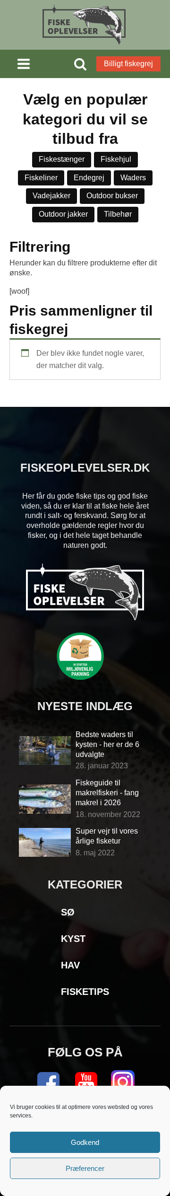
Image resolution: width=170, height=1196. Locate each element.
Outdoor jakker (63, 214)
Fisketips (85, 991)
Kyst (73, 938)
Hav (70, 965)
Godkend (85, 1142)
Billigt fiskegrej (128, 64)
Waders (133, 178)
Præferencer (85, 1168)
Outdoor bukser (112, 196)
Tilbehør (118, 214)
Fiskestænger (62, 159)
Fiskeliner (41, 178)
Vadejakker (51, 196)
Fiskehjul (116, 159)
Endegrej (89, 178)
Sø (68, 912)
